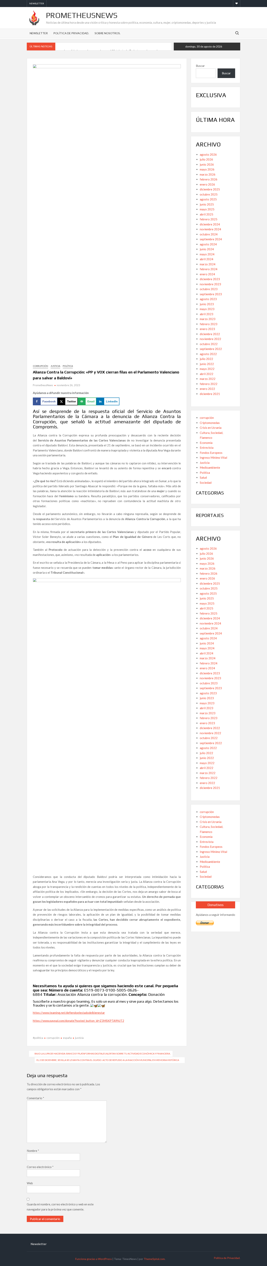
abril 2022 (206, 374)
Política (68, 365)
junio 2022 (207, 364)
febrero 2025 (208, 219)
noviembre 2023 (210, 284)
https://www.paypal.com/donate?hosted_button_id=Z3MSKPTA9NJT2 (78, 1020)
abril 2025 (206, 214)
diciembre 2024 (210, 224)
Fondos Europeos (211, 452)
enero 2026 (207, 184)
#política (38, 1037)
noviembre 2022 (210, 339)
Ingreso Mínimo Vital (213, 457)
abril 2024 (206, 259)
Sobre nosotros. (107, 33)
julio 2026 (206, 159)
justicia (79, 1037)
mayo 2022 (207, 369)
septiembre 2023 (211, 294)
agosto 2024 (208, 244)
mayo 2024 (207, 254)
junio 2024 (207, 249)
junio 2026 (207, 164)
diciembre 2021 (210, 394)
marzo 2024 (207, 264)
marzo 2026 (207, 174)
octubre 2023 (209, 289)
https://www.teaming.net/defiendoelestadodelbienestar (69, 1012)
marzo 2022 (207, 378)
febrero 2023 (208, 324)
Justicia (55, 365)
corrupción (40, 365)
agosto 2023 (208, 299)
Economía (206, 442)
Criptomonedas (210, 422)
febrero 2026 (208, 179)
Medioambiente (210, 467)
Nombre (33, 1150)
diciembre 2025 (210, 189)
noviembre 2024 (210, 229)
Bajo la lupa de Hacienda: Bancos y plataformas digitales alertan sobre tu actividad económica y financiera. (103, 1053)
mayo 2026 (207, 169)
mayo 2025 (207, 209)
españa (67, 1037)
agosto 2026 (208, 154)
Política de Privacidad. (71, 33)
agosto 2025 (208, 199)
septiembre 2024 (211, 239)
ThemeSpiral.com (154, 1259)
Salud (203, 477)
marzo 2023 (207, 319)
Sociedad (205, 482)
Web (30, 1183)
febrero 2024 (208, 269)
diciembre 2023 (210, 279)
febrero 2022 (208, 384)
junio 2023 (207, 304)
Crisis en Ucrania (210, 427)
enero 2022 (207, 388)
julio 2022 (206, 359)
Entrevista (206, 447)
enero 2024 (207, 274)
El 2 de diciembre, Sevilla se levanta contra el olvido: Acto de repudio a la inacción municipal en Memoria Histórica (108, 1060)
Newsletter (36, 3)
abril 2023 (206, 314)
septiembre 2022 (211, 349)
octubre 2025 (209, 194)
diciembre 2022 (210, 334)
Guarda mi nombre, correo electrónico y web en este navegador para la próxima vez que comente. (60, 1206)
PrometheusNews (81, 15)
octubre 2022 (209, 344)
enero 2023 (207, 329)
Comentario (35, 1098)
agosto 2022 (208, 354)
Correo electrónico (40, 1167)
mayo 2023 (207, 309)
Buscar (200, 65)
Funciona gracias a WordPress (93, 1259)
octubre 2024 (209, 234)
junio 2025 (207, 204)
